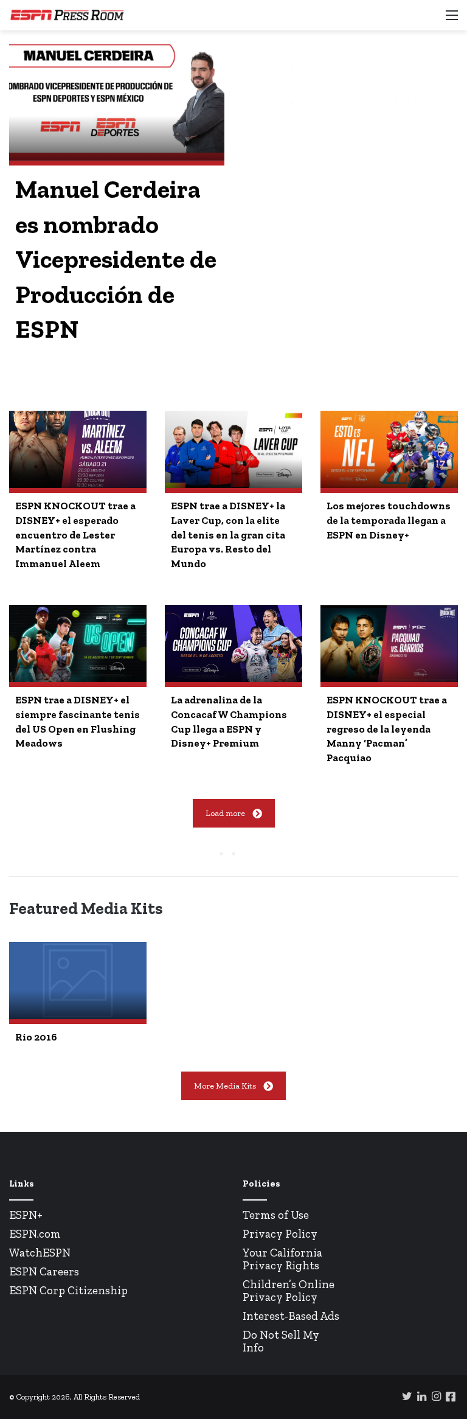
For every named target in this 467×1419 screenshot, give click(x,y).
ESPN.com (35, 1234)
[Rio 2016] (78, 980)
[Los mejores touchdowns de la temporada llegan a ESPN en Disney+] (389, 449)
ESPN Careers (44, 1271)
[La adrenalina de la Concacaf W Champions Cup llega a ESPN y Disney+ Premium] (233, 643)
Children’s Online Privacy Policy (288, 1290)
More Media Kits (225, 1086)
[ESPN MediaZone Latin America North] (67, 15)
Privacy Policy (280, 1234)
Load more (225, 813)
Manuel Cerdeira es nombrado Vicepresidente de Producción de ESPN (115, 259)
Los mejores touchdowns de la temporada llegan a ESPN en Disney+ (389, 520)
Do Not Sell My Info (281, 1341)
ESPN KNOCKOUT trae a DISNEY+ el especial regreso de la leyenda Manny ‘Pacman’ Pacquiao (387, 729)
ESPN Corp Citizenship (68, 1290)
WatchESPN (40, 1253)
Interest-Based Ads (291, 1316)
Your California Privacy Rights (282, 1259)
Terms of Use (276, 1215)
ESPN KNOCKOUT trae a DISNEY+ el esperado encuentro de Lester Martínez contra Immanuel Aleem (75, 535)
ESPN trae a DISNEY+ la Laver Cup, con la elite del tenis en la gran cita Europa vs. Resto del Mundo (228, 535)
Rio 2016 (36, 1037)
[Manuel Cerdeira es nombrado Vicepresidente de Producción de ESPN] (116, 100)
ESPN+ (26, 1215)
